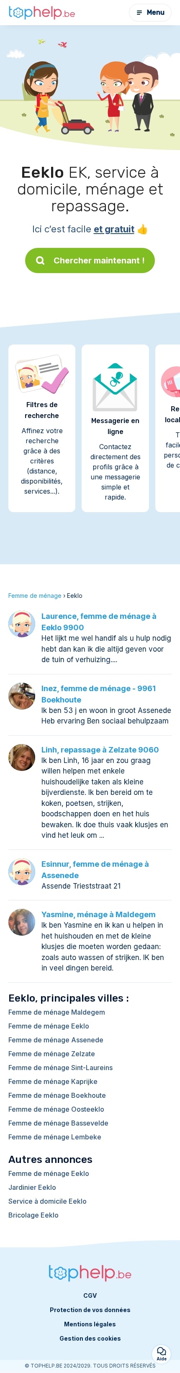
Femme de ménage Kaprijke (53, 1081)
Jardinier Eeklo (32, 1187)
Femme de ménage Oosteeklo (56, 1109)
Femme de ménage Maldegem (56, 1012)
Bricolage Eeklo (33, 1215)
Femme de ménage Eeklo (48, 1026)
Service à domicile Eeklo (47, 1201)
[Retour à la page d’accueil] (41, 12)
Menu (156, 12)
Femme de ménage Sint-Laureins (60, 1067)
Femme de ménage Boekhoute (57, 1095)
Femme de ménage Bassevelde (58, 1123)
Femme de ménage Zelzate (51, 1053)
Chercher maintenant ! (99, 260)
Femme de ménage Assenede (55, 1040)
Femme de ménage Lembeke (54, 1137)
